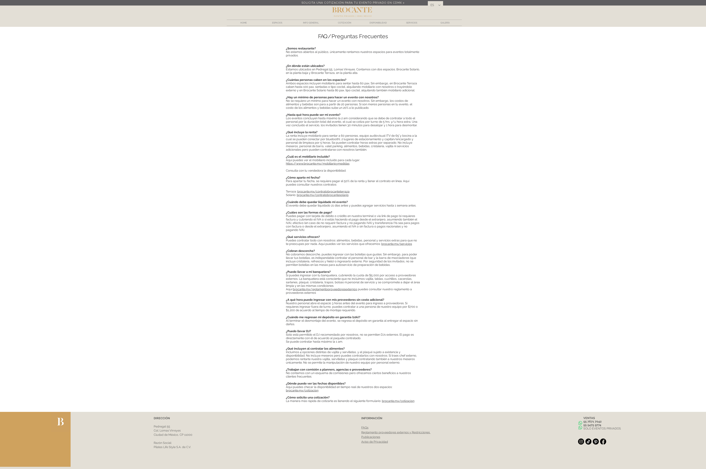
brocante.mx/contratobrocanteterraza (323, 191)
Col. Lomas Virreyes (167, 430)
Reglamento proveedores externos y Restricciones (395, 432)
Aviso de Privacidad (374, 441)
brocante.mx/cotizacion (302, 390)
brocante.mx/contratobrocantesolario (323, 195)
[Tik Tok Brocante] (588, 442)
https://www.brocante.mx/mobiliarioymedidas (318, 163)
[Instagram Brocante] (581, 442)
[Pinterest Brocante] (596, 442)
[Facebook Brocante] (603, 442)
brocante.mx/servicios (396, 244)
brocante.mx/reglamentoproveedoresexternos (325, 289)
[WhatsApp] (580, 423)
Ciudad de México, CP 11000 (173, 434)
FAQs (364, 427)
